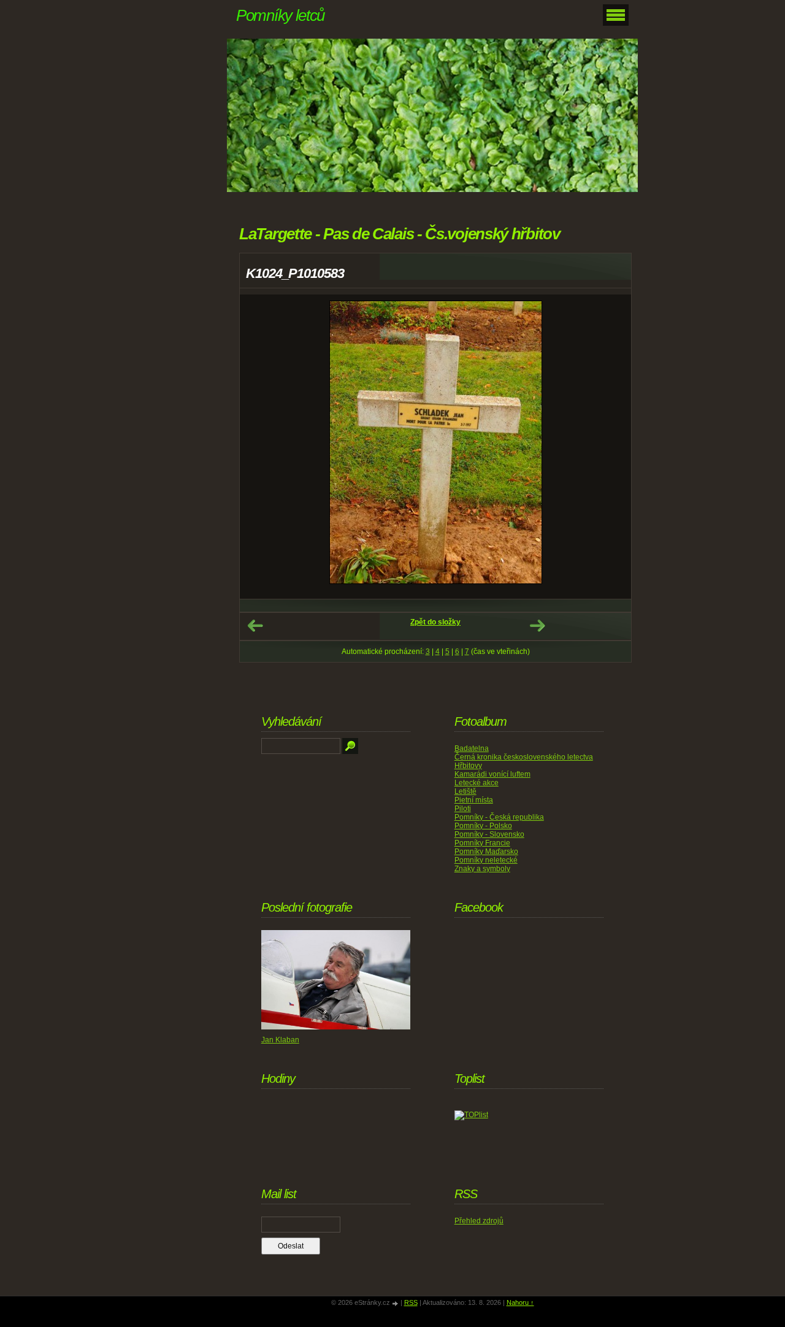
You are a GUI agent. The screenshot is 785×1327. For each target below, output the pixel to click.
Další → (537, 626)
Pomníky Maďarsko (486, 851)
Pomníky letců (280, 15)
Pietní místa (473, 800)
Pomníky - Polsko (483, 825)
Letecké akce (476, 783)
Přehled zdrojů (479, 1221)
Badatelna (471, 748)
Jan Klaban (280, 1040)
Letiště (465, 791)
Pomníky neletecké (486, 860)
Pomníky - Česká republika (499, 817)
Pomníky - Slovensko (489, 834)
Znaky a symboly (482, 868)
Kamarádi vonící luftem (492, 774)
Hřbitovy (468, 765)
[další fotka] (611, 447)
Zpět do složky (435, 622)
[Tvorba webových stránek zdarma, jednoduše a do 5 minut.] (396, 1303)
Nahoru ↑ (520, 1302)
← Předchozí (255, 626)
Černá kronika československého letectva (523, 757)
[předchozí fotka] (260, 447)
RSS (411, 1302)
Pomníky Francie (482, 843)
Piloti (462, 808)
